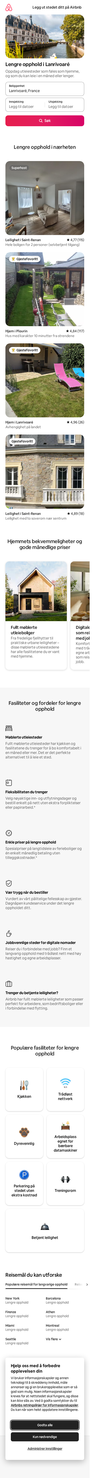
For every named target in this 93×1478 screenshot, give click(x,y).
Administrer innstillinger (45, 1449)
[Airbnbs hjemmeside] (8, 7)
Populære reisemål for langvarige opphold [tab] (36, 1284)
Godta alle (45, 1425)
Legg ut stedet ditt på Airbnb (57, 7)
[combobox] (45, 91)
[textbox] (25, 106)
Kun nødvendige (45, 1437)
